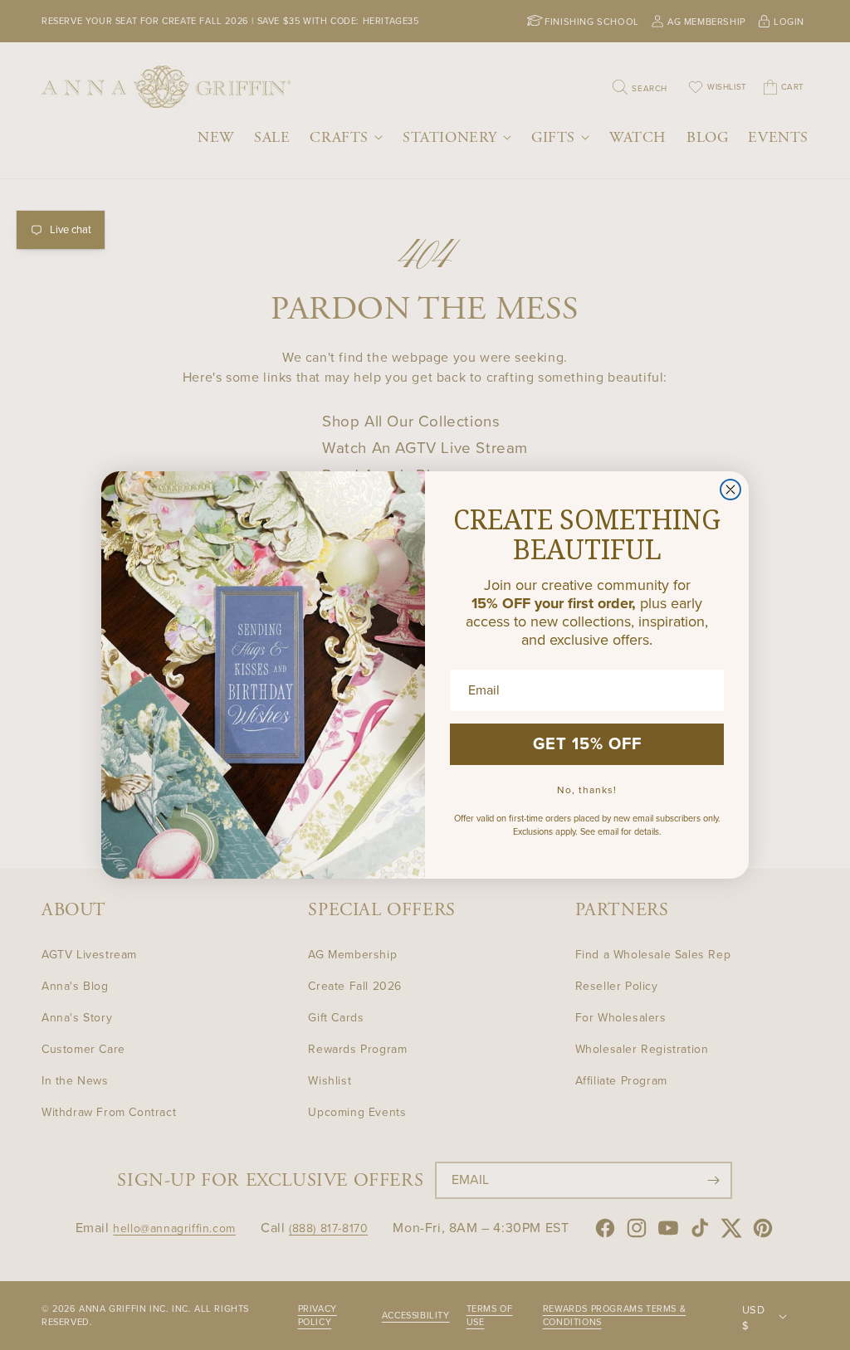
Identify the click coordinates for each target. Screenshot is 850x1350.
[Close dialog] (730, 490)
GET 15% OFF (587, 744)
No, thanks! (587, 790)
